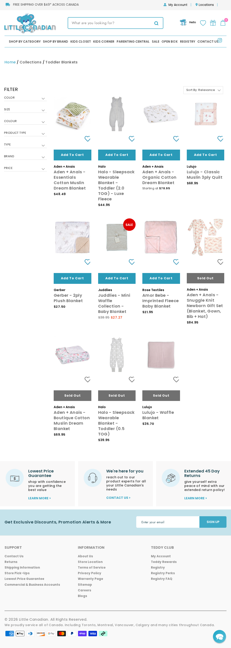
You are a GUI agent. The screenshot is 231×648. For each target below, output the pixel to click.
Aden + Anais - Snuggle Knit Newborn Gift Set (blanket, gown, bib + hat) (205, 305)
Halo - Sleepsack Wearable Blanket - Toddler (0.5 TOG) (116, 423)
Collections (31, 62)
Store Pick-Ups (17, 573)
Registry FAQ (161, 579)
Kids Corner (103, 41)
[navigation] (25, 132)
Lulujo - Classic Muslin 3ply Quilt (205, 174)
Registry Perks (163, 573)
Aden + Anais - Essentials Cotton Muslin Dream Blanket (70, 180)
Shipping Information (22, 567)
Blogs (82, 596)
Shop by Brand (55, 41)
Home (10, 62)
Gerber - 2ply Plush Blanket (68, 297)
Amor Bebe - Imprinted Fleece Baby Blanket (160, 300)
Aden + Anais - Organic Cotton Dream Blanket (159, 177)
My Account (178, 4)
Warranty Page (90, 579)
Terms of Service (92, 567)
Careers (84, 590)
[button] (219, 636)
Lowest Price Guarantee (24, 579)
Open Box (170, 41)
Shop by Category (25, 41)
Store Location (90, 562)
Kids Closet (80, 41)
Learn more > (39, 498)
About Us (85, 556)
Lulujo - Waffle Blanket (158, 415)
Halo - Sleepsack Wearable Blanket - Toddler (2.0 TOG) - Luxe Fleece (116, 185)
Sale (155, 41)
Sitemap (85, 585)
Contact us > (118, 497)
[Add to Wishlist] (85, 138)
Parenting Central (133, 41)
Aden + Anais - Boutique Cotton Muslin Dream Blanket (72, 420)
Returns (11, 562)
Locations (206, 4)
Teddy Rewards (164, 562)
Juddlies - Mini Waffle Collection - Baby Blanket (114, 303)
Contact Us (208, 41)
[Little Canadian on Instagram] (220, 41)
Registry (187, 41)
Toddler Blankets (61, 62)
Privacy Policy (89, 573)
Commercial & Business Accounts (32, 585)
